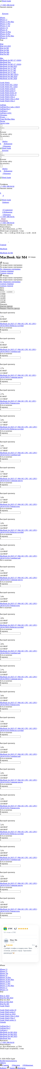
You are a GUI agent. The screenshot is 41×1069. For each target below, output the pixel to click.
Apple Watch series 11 (8, 1020)
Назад (3, 219)
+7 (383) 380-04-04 (7, 5)
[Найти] (1, 138)
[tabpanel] (20, 946)
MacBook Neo (5, 1038)
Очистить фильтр (13, 308)
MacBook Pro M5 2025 (8, 1036)
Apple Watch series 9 (7, 1012)
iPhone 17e (4, 990)
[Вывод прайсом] (3, 311)
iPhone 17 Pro (5, 984)
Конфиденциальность (8, 1061)
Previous (5, 946)
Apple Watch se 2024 (7, 1014)
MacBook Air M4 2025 (8, 1034)
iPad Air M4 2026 (6, 1002)
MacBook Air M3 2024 (8, 1032)
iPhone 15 (3, 971)
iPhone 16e (4, 973)
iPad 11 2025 (4, 996)
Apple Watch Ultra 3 (7, 1018)
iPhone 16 (3, 975)
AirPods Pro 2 (5, 1028)
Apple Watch (4, 1006)
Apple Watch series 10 (8, 1010)
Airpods (3, 1022)
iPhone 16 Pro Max (7, 979)
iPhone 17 (3, 988)
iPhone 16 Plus (5, 977)
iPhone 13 (3, 969)
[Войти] (1, 191)
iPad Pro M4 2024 (6, 998)
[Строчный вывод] (2, 311)
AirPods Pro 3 (5, 1026)
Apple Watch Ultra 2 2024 (9, 1016)
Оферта (3, 1063)
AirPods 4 (3, 1030)
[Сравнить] (1, 336)
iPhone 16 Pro (5, 982)
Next (36, 946)
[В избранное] (1, 334)
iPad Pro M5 (4, 1004)
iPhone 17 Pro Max (7, 986)
